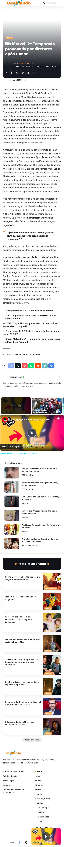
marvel (25, 354)
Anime (24, 531)
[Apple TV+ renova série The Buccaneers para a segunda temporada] (52, 622)
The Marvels (53, 153)
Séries (9, 38)
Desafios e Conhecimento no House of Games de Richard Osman (23, 703)
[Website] (59, 377)
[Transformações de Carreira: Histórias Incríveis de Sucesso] (11, 543)
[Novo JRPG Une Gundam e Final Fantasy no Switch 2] (11, 501)
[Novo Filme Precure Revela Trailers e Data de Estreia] (11, 515)
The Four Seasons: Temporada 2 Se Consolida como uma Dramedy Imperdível (22, 662)
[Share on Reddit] (38, 365)
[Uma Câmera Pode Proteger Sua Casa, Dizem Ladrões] (11, 487)
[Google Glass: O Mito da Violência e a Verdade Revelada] (11, 472)
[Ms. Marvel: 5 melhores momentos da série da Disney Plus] (52, 643)
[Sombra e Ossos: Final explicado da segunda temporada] (52, 686)
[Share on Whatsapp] (31, 365)
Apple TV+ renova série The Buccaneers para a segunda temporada (18, 619)
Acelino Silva (23, 63)
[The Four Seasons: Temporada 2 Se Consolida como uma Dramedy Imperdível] (52, 665)
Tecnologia (27, 475)
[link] (5, 420)
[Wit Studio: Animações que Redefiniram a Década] (11, 529)
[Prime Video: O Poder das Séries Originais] (52, 601)
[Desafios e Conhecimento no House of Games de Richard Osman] (52, 706)
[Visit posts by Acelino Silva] (8, 65)
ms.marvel (35, 354)
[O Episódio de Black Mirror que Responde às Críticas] (52, 726)
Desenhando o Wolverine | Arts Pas (31, 420)
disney (17, 354)
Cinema (25, 517)
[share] (58, 418)
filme (10, 272)
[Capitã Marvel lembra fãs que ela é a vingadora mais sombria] (52, 581)
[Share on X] (16, 72)
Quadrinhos (50, 588)
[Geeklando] (19, 3)
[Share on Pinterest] (25, 365)
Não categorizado (30, 545)
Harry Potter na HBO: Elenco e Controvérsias (30, 310)
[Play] (47, 406)
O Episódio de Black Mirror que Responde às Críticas (19, 723)
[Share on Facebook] (11, 72)
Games (25, 503)
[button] (39, 3)
